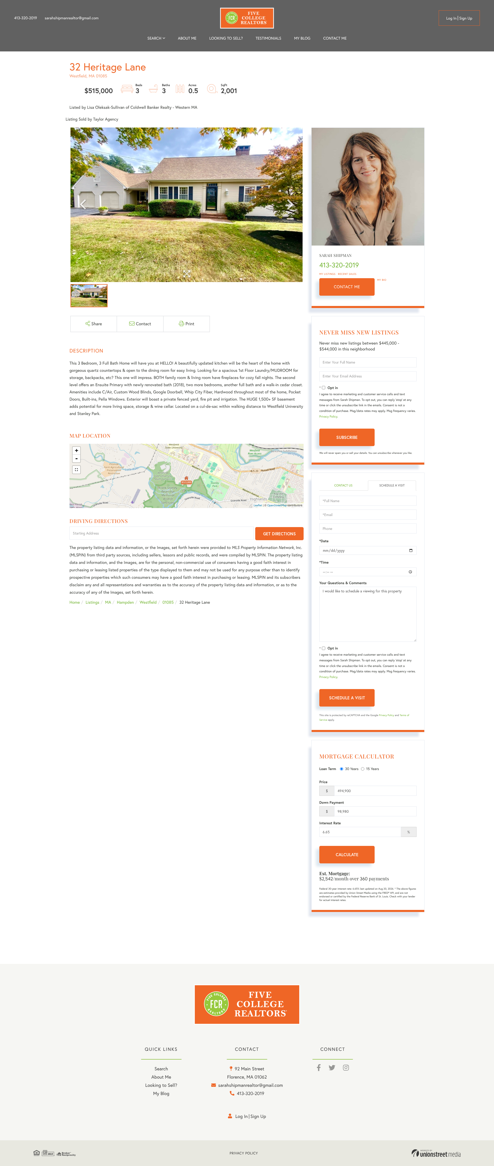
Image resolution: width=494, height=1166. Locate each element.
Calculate (347, 854)
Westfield (148, 602)
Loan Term (327, 768)
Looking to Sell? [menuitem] (226, 38)
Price (323, 782)
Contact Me (347, 287)
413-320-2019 (25, 18)
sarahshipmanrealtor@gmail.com (72, 18)
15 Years (372, 768)
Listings (92, 602)
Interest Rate (330, 823)
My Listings (327, 274)
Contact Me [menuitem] (335, 38)
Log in (451, 18)
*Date (324, 541)
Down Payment (331, 802)
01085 (167, 602)
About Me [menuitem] (161, 1077)
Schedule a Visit (392, 485)
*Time (324, 562)
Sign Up (465, 18)
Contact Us (343, 485)
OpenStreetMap (277, 505)
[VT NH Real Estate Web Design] (436, 1153)
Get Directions (279, 533)
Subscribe (347, 437)
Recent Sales (347, 274)
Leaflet (258, 505)
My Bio (381, 280)
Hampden (125, 602)
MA (108, 602)
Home (74, 602)
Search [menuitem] (154, 38)
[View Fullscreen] (76, 470)
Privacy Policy (328, 417)
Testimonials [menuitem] (268, 38)
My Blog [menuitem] (302, 38)
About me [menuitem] (187, 38)
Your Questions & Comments (343, 583)
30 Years (351, 768)
